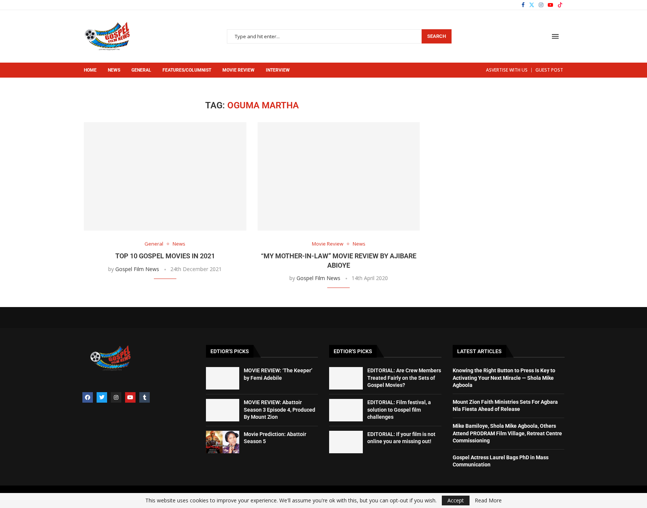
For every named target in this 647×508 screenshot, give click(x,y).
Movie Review (238, 70)
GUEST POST (549, 70)
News (114, 70)
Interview (278, 70)
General (141, 70)
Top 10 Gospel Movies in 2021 (165, 256)
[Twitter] (532, 5)
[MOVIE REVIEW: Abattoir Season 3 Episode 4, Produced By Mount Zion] (223, 410)
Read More (488, 500)
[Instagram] (541, 5)
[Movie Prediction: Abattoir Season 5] (223, 442)
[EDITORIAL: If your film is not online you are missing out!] (346, 442)
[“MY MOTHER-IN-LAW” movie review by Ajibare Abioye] (339, 176)
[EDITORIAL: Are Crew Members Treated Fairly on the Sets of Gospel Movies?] (346, 378)
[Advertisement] (500, 147)
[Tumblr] (144, 397)
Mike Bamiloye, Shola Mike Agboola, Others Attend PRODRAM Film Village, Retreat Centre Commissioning (507, 433)
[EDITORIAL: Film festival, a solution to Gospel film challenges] (346, 410)
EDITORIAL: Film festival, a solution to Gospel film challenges (399, 409)
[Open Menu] (555, 36)
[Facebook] (523, 5)
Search (436, 36)
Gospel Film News (137, 269)
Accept (455, 500)
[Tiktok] (560, 5)
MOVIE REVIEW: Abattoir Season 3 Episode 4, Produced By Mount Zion (279, 409)
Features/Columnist (186, 70)
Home (90, 70)
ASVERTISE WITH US (507, 70)
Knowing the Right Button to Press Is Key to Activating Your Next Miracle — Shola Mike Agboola (504, 377)
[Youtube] (550, 5)
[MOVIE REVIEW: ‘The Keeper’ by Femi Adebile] (223, 378)
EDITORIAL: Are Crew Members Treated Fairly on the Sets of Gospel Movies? (404, 377)
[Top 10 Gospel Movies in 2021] (165, 176)
